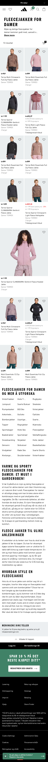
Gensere (5, 445)
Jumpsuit (6, 404)
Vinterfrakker (8, 399)
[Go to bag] (44, 9)
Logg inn (11, 646)
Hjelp (4, 704)
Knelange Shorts (6, 456)
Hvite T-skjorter (21, 399)
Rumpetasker (8, 410)
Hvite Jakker (38, 440)
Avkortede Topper (6, 415)
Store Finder (29, 704)
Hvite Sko (21, 430)
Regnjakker (22, 425)
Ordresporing (7, 691)
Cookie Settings (8, 736)
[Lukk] (5, 756)
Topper (5, 425)
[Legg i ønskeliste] (20, 52)
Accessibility (29, 749)
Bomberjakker (8, 420)
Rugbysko (37, 399)
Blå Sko (20, 410)
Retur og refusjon (31, 684)
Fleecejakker (38, 430)
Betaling (27, 698)
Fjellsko (36, 415)
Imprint (5, 698)
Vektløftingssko (39, 435)
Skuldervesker (23, 456)
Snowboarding (8, 440)
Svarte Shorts (39, 450)
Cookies (5, 742)
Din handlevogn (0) (32, 646)
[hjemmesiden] (24, 10)
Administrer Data (31, 736)
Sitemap (27, 691)
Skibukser (22, 445)
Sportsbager (7, 430)
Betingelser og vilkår (10, 749)
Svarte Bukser (23, 404)
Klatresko (37, 425)
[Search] (38, 9)
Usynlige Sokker (21, 420)
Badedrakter (7, 435)
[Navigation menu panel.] (4, 9)
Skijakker (21, 440)
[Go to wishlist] (10, 9)
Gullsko (20, 415)
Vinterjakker (38, 410)
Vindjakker (7, 450)
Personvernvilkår (31, 742)
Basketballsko (39, 445)
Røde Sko (21, 450)
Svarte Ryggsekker (38, 420)
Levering (5, 684)
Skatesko (37, 404)
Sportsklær (22, 435)
